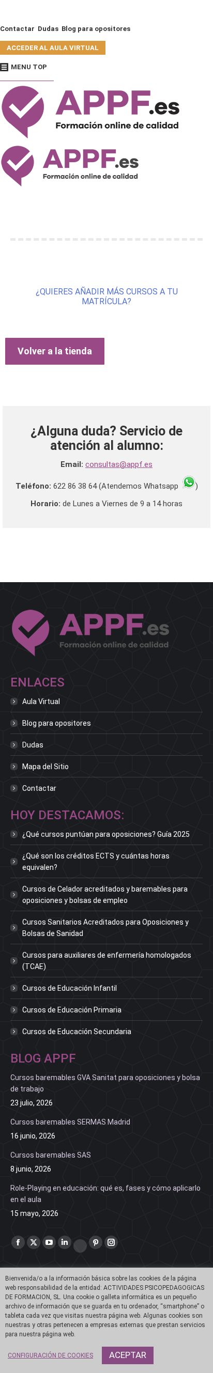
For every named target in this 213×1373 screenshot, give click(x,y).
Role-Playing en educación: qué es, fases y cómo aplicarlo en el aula (105, 1194)
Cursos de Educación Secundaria (76, 1031)
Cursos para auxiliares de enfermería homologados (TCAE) (106, 961)
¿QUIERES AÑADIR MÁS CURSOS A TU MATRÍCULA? (107, 296)
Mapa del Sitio (45, 766)
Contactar (39, 788)
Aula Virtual (41, 701)
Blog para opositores (56, 723)
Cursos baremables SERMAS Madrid (70, 1122)
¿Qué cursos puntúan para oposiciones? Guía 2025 (106, 834)
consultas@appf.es (119, 464)
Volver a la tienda (55, 351)
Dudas (32, 745)
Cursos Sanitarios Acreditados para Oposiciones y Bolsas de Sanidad (105, 928)
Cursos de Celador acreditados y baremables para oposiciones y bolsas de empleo (105, 894)
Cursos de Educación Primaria (71, 1010)
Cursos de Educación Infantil (69, 988)
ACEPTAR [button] (127, 1355)
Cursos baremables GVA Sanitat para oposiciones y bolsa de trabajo (105, 1083)
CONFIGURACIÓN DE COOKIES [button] (50, 1355)
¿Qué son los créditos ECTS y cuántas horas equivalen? (96, 861)
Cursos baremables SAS (50, 1155)
